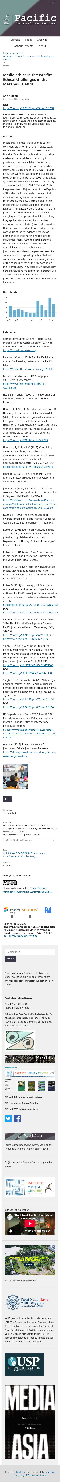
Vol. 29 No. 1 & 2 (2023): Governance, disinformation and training (28, 58)
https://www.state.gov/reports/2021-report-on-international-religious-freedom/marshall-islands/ (29, 733)
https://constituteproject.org (20, 350)
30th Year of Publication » (18, 1209)
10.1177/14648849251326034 (20, 936)
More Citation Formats (19, 840)
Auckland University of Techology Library (34, 1474)
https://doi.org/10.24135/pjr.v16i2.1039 (25, 635)
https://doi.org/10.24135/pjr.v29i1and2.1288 (28, 108)
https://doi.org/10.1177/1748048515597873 (28, 466)
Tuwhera (20, 1472)
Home (6, 53)
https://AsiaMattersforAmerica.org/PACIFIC (28, 369)
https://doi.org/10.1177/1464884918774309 (28, 665)
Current (15, 39)
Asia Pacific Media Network (33, 1013)
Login (52, 2)
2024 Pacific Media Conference (20, 1280)
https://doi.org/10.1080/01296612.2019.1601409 (30, 605)
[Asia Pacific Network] (20, 1050)
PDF (7, 799)
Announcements (23, 46)
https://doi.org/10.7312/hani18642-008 (25, 440)
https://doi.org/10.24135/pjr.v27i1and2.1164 (28, 699)
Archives (42, 39)
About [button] (43, 46)
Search (10, 958)
